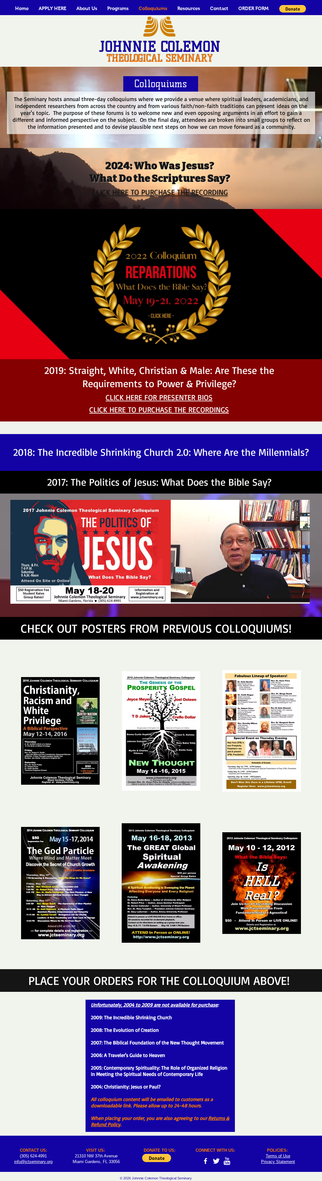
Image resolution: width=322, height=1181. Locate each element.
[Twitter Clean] (216, 1161)
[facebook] (205, 1161)
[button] (86, 8)
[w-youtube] (227, 1161)
